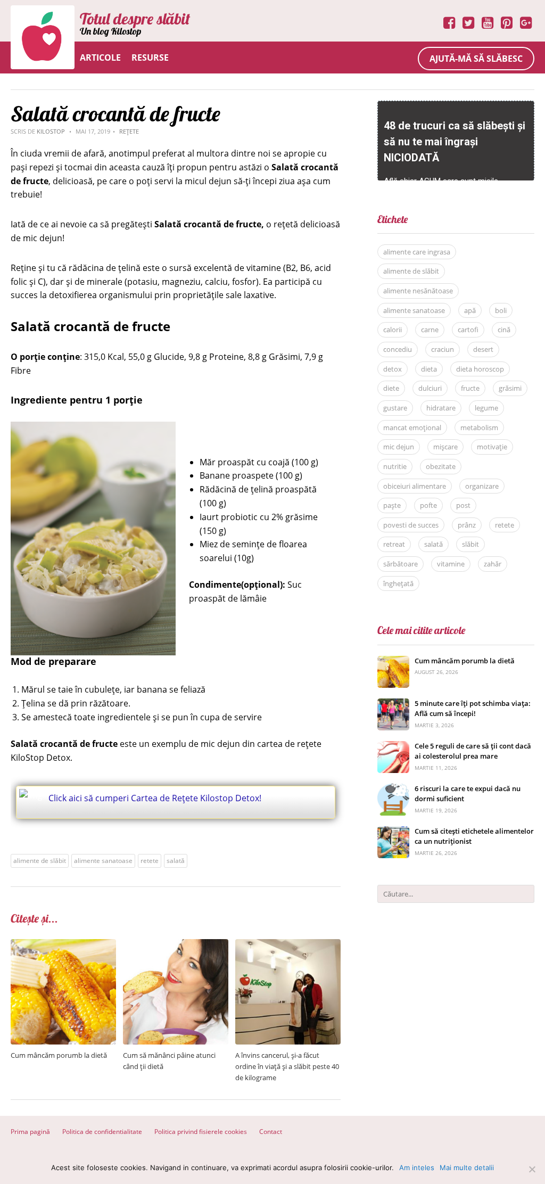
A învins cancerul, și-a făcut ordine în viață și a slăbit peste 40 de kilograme (287, 1066)
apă (470, 310)
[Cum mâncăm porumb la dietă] (63, 945)
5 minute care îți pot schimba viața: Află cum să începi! (473, 708)
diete (391, 388)
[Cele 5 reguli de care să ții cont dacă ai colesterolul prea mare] (393, 747)
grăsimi (510, 388)
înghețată (398, 583)
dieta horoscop (480, 369)
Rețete (129, 131)
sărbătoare (400, 564)
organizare (482, 486)
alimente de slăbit (39, 860)
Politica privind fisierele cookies (200, 1131)
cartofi (468, 329)
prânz (467, 525)
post (463, 505)
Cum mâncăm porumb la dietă (59, 1055)
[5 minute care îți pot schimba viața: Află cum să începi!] (393, 704)
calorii (392, 329)
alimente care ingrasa (416, 252)
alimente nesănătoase (418, 290)
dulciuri (430, 388)
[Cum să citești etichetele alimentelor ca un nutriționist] (393, 832)
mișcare (445, 446)
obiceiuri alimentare (414, 486)
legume (486, 408)
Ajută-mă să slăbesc (476, 58)
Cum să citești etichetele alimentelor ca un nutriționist (474, 836)
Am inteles (416, 1167)
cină (504, 329)
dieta (429, 369)
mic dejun (398, 446)
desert (483, 349)
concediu (397, 349)
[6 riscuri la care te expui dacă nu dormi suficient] (393, 789)
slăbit (470, 544)
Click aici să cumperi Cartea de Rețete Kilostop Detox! (154, 798)
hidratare (441, 408)
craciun (442, 349)
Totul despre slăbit (135, 19)
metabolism (479, 427)
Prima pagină (30, 1131)
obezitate (441, 466)
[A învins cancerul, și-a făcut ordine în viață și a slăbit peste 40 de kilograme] (288, 945)
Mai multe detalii (467, 1167)
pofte (428, 505)
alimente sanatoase (103, 860)
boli (501, 310)
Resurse (150, 57)
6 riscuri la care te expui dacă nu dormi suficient (468, 794)
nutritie (395, 466)
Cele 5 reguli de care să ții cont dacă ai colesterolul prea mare (473, 751)
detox (392, 369)
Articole (100, 57)
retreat (394, 544)
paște (392, 505)
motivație (492, 446)
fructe (470, 388)
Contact (270, 1131)
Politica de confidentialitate (102, 1131)
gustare (395, 408)
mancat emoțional (412, 427)
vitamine (451, 564)
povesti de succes (411, 525)
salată (176, 860)
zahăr (492, 564)
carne (430, 329)
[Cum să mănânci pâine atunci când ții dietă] (175, 945)
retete (150, 860)
